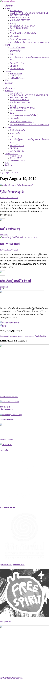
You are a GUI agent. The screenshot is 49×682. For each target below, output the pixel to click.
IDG (7, 80)
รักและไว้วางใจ (17, 63)
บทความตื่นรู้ (15, 51)
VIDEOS (9, 8)
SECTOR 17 (15, 66)
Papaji (12, 30)
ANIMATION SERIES (19, 17)
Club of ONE (15, 76)
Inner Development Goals (9, 397)
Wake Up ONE (16, 73)
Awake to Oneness (6, 439)
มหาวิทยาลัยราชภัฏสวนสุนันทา (11, 678)
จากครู (13, 23)
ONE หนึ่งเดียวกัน (17, 48)
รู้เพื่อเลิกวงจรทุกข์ (12, 191)
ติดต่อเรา (9, 83)
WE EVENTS (16, 11)
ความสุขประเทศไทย (7, 507)
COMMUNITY (11, 71)
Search (2, 170)
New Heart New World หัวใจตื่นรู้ (24, 33)
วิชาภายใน (4, 450)
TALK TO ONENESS (19, 28)
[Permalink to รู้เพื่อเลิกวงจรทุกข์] (16, 185)
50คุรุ (12, 54)
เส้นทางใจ (14, 36)
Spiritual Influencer (17, 78)
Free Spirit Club (5, 621)
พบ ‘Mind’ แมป (10, 244)
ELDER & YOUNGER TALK (22, 26)
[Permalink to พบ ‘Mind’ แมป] (18, 237)
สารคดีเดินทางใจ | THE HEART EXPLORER (29, 42)
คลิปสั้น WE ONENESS (20, 20)
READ (8, 45)
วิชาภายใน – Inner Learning (22, 39)
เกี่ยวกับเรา (10, 6)
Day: (9, 172)
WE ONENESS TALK (19, 15)
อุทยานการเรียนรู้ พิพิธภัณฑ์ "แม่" (12, 565)
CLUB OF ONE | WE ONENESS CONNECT (29, 13)
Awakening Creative (7, 419)
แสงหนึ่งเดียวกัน (17, 69)
